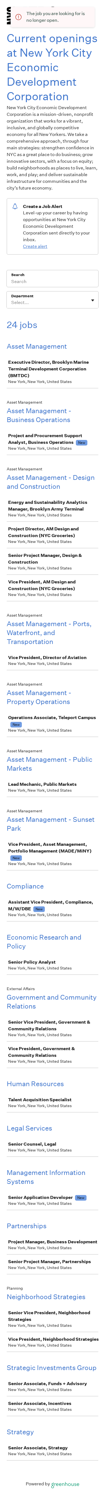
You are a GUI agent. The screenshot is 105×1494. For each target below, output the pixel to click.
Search (17, 274)
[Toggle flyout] (92, 300)
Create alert (35, 246)
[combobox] (11, 303)
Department (22, 296)
